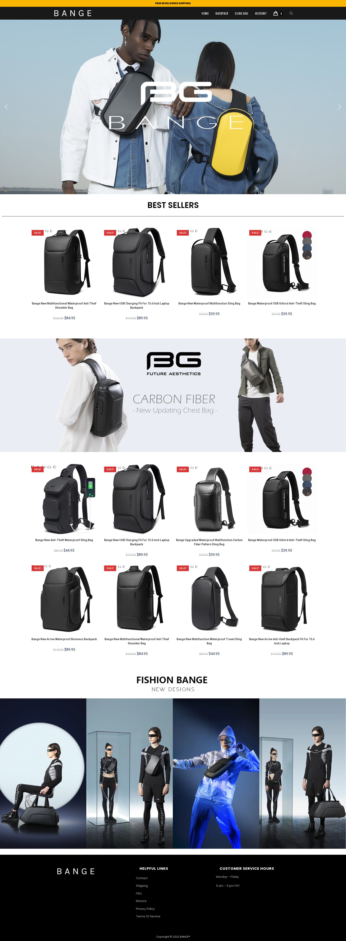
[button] (173, 107)
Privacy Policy (145, 909)
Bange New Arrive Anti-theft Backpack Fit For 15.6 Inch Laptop (282, 641)
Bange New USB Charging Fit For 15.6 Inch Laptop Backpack (136, 305)
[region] (173, 107)
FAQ (139, 893)
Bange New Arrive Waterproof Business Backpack (64, 639)
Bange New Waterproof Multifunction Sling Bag (209, 303)
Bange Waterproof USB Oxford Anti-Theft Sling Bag (282, 303)
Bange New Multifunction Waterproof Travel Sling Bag (209, 641)
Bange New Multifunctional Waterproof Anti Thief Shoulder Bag (64, 305)
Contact (142, 878)
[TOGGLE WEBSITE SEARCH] (291, 13)
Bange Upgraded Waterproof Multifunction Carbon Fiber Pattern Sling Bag (209, 542)
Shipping (142, 886)
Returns (141, 901)
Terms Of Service (148, 916)
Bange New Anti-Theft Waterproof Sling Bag (64, 540)
